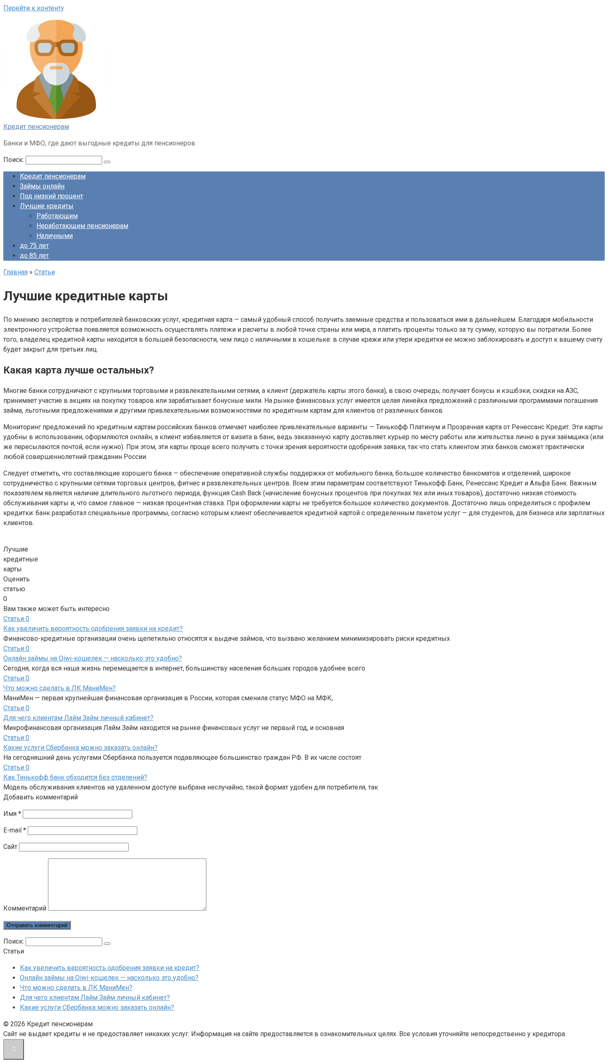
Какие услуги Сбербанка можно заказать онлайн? (80, 747)
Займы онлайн (42, 186)
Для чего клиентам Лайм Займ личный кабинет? (78, 718)
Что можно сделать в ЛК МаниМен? (59, 688)
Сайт (10, 847)
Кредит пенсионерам (36, 127)
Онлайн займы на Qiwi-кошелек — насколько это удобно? (92, 658)
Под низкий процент (51, 196)
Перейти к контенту (33, 8)
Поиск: (14, 160)
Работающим (57, 216)
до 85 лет (34, 255)
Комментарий (24, 908)
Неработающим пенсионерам (82, 226)
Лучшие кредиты (47, 206)
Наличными (54, 236)
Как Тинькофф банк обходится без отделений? (75, 777)
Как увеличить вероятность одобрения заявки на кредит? (93, 629)
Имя (12, 814)
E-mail (14, 830)
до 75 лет (34, 246)
